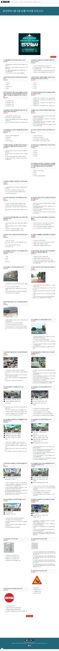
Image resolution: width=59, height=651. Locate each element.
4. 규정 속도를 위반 (9, 140)
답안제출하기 (29, 616)
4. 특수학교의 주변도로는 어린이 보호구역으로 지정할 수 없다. (44, 294)
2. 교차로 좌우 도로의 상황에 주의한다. (41, 410)
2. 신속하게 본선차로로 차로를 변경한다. (41, 339)
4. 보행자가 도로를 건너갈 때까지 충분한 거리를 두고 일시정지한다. (16, 525)
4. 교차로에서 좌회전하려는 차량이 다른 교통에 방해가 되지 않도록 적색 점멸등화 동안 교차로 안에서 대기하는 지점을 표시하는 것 (44, 565)
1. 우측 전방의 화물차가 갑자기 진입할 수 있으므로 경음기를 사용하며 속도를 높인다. (44, 337)
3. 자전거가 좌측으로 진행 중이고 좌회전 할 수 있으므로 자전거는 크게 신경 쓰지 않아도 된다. (16, 488)
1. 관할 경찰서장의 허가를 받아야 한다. (13, 115)
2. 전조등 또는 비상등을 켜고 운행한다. (13, 117)
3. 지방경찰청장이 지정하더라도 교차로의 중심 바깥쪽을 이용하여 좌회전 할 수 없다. (44, 122)
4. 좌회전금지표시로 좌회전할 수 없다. (13, 560)
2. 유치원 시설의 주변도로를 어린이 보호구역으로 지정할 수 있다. (44, 288)
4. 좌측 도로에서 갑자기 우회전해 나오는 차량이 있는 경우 (16, 449)
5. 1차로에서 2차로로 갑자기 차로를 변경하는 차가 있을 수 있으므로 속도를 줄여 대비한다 (44, 459)
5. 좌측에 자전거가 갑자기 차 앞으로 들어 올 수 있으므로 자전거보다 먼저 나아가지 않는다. (16, 494)
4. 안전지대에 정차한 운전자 (11, 193)
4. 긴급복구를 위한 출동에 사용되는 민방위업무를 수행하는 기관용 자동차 (44, 262)
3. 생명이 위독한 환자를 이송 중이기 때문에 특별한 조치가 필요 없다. (16, 120)
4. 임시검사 (35, 155)
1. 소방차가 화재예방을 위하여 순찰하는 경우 (42, 65)
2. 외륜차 (7, 84)
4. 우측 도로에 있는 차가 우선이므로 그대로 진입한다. (16, 326)
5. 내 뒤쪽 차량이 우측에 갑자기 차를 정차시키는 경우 (16, 451)
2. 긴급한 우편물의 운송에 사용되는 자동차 (41, 258)
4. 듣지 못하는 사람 (9, 246)
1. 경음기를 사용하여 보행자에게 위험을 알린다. (15, 518)
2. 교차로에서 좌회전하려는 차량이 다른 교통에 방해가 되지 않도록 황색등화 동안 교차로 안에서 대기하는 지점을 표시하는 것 (44, 557)
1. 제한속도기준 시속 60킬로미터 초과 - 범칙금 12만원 (44, 98)
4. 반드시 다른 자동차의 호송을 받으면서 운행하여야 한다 (16, 123)
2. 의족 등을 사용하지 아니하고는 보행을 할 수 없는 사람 (16, 243)
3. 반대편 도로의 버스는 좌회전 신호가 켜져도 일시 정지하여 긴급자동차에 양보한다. (16, 375)
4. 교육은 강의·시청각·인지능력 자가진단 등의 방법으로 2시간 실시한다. (44, 212)
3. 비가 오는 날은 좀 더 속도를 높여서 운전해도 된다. (43, 226)
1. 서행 (6, 256)
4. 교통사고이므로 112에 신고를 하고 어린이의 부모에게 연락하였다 (16, 159)
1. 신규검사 (35, 150)
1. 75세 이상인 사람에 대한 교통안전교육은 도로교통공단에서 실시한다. (44, 204)
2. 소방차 (34, 172)
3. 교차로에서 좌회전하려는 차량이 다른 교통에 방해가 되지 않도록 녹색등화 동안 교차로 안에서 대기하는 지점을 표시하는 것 (44, 561)
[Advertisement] (29, 24)
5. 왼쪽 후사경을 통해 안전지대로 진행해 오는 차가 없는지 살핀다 (44, 495)
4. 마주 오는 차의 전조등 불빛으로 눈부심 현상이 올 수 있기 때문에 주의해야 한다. (44, 530)
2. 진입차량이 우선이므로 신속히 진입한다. (14, 322)
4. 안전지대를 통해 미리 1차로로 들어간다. (41, 492)
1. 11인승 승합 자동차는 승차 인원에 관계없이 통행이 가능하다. (16, 224)
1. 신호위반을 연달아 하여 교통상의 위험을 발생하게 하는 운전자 (16, 188)
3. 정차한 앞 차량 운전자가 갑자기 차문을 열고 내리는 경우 (16, 446)
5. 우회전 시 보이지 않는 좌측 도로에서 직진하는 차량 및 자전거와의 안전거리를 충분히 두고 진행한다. (44, 382)
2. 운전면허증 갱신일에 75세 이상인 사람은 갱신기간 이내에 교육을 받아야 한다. (44, 207)
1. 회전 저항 (7, 83)
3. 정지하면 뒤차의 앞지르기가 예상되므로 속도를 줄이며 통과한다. (16, 522)
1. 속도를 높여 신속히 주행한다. (39, 240)
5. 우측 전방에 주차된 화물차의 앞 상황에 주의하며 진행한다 (44, 347)
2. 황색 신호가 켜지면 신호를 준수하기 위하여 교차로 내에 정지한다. (16, 68)
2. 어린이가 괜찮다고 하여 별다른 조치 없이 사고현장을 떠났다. (16, 154)
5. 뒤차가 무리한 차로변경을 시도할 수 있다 (14, 415)
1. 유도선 (34, 83)
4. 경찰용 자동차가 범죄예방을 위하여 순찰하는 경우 (43, 72)
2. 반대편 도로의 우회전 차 (38, 137)
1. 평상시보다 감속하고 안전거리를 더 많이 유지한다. (43, 223)
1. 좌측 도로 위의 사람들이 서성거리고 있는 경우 (15, 442)
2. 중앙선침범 (8, 137)
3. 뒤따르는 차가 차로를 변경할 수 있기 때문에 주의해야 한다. (44, 527)
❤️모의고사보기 (37, 2)
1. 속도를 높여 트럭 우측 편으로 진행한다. (41, 408)
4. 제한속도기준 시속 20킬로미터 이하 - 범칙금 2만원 (43, 105)
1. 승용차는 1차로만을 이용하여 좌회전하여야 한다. (15, 203)
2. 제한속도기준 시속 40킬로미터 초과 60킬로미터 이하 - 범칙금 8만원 (44, 100)
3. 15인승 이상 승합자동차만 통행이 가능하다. (14, 228)
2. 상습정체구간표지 (37, 589)
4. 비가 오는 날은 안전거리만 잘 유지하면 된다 (42, 228)
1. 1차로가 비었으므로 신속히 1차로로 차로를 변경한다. (44, 486)
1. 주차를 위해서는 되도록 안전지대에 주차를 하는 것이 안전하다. (16, 65)
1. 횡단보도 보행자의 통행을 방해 (12, 135)
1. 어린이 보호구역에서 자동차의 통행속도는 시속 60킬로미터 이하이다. (44, 286)
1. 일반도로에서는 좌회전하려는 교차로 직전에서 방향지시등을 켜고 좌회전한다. (44, 116)
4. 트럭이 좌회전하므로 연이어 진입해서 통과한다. (43, 413)
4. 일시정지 (7, 261)
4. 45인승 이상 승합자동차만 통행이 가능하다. (14, 230)
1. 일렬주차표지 (36, 587)
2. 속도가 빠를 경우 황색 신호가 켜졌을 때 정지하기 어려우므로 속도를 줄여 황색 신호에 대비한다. (44, 450)
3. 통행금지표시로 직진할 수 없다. (12, 558)
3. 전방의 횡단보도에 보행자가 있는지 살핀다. (42, 490)
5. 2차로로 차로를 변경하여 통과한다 (12, 527)
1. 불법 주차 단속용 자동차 (38, 170)
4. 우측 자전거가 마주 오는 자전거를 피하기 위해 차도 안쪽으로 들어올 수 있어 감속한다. (44, 379)
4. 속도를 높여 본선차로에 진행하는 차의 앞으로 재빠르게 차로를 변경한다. (44, 344)
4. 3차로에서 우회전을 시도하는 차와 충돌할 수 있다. (16, 413)
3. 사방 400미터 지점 (9, 104)
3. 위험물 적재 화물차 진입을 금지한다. (13, 609)
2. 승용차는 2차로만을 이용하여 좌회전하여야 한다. (15, 205)
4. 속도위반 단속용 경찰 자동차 (39, 175)
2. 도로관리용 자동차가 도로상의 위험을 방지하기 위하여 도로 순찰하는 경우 (44, 68)
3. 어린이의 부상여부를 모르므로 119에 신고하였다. (15, 156)
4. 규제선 (34, 88)
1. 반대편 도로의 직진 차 (38, 135)
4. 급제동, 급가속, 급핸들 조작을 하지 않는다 (42, 245)
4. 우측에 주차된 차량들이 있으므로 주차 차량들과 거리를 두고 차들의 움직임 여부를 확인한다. (16, 491)
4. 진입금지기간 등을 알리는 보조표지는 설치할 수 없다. (16, 612)
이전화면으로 (53, 56)
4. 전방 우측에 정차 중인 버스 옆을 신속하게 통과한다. (16, 291)
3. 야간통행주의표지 (37, 591)
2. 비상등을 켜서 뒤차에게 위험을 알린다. (13, 519)
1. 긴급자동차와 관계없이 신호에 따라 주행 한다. (15, 370)
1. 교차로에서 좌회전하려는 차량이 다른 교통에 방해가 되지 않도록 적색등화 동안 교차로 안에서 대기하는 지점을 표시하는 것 (44, 553)
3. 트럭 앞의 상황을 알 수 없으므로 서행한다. (42, 411)
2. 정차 (6, 258)
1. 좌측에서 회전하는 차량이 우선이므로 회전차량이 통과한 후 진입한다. (16, 320)
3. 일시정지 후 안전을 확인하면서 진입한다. (14, 324)
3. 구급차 (34, 174)
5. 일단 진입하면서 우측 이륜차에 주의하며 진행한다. (44, 415)
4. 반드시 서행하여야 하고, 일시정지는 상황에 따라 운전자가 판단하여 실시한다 (44, 125)
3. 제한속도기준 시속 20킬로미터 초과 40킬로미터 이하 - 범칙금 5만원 (44, 103)
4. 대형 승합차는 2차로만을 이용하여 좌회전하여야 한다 (16, 210)
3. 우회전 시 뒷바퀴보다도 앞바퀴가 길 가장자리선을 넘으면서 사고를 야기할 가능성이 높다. (44, 376)
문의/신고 (16, 2)
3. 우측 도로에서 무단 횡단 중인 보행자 (41, 139)
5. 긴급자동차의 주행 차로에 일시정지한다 (13, 380)
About (12, 2)
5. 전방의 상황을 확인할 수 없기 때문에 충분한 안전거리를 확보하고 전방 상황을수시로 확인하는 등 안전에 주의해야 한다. (44, 533)
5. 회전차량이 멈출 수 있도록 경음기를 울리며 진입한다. (16, 328)
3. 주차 (6, 260)
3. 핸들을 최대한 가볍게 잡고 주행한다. (41, 243)
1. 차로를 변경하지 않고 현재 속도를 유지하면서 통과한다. (16, 284)
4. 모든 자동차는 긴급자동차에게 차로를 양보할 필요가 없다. (16, 378)
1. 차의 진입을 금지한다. (10, 605)
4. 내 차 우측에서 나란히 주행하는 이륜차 (41, 140)
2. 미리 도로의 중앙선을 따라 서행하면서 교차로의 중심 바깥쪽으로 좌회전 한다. (44, 119)
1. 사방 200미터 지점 (9, 100)
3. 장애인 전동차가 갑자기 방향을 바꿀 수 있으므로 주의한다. (16, 289)
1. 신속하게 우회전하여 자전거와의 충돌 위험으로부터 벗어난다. (44, 371)
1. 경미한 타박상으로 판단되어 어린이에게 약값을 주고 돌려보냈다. (16, 151)
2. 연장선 (34, 84)
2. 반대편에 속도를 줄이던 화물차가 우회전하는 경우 (16, 443)
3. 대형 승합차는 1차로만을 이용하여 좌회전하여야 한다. (16, 207)
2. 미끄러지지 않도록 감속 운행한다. (12, 286)
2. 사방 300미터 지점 (9, 102)
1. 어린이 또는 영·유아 (9, 240)
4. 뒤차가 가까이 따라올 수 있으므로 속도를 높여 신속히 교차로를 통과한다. (44, 456)
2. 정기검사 (35, 152)
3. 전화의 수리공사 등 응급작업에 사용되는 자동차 (43, 260)
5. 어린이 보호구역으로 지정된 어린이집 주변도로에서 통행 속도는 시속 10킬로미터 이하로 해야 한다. (44, 297)
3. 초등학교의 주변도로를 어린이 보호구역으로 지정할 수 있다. (44, 291)
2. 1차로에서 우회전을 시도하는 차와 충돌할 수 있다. (16, 409)
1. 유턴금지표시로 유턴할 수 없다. (12, 555)
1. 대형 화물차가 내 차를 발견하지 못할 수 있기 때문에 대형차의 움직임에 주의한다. (44, 521)
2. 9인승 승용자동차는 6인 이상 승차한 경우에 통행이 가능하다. (16, 226)
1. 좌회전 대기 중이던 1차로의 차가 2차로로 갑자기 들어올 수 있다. (16, 408)
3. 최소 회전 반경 (8, 86)
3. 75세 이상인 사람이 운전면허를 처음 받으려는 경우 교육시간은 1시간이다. (44, 210)
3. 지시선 (34, 86)
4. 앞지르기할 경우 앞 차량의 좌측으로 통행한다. (15, 73)
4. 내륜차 (7, 88)
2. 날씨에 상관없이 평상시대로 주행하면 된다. (42, 224)
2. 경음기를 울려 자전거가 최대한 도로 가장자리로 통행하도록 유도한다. (44, 374)
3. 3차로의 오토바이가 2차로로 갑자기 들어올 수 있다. (16, 411)
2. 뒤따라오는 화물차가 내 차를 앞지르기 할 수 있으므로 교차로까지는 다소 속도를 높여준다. (16, 485)
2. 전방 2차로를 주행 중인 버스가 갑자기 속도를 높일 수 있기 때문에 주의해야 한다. (44, 524)
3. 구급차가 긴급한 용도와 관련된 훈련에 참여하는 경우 (44, 70)
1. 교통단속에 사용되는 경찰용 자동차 (40, 256)
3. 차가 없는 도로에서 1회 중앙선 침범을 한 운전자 (15, 191)
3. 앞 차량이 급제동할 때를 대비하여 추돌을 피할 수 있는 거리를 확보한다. (16, 71)
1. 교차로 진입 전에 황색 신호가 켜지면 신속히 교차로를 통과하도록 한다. (44, 447)
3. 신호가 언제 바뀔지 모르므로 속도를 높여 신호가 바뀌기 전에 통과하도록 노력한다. (44, 453)
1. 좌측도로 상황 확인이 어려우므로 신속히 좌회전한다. (16, 482)
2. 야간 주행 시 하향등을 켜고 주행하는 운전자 (14, 189)
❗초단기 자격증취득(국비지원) (25, 2)
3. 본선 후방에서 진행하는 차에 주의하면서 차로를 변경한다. (44, 342)
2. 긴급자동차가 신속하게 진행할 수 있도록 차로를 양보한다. (16, 372)
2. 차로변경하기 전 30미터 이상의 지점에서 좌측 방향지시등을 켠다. (44, 488)
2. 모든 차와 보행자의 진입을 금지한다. (13, 607)
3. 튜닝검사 (35, 154)
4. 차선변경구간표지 (37, 593)
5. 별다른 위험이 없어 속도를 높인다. (12, 292)
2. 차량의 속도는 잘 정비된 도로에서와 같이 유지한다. (44, 242)
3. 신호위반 (7, 139)
